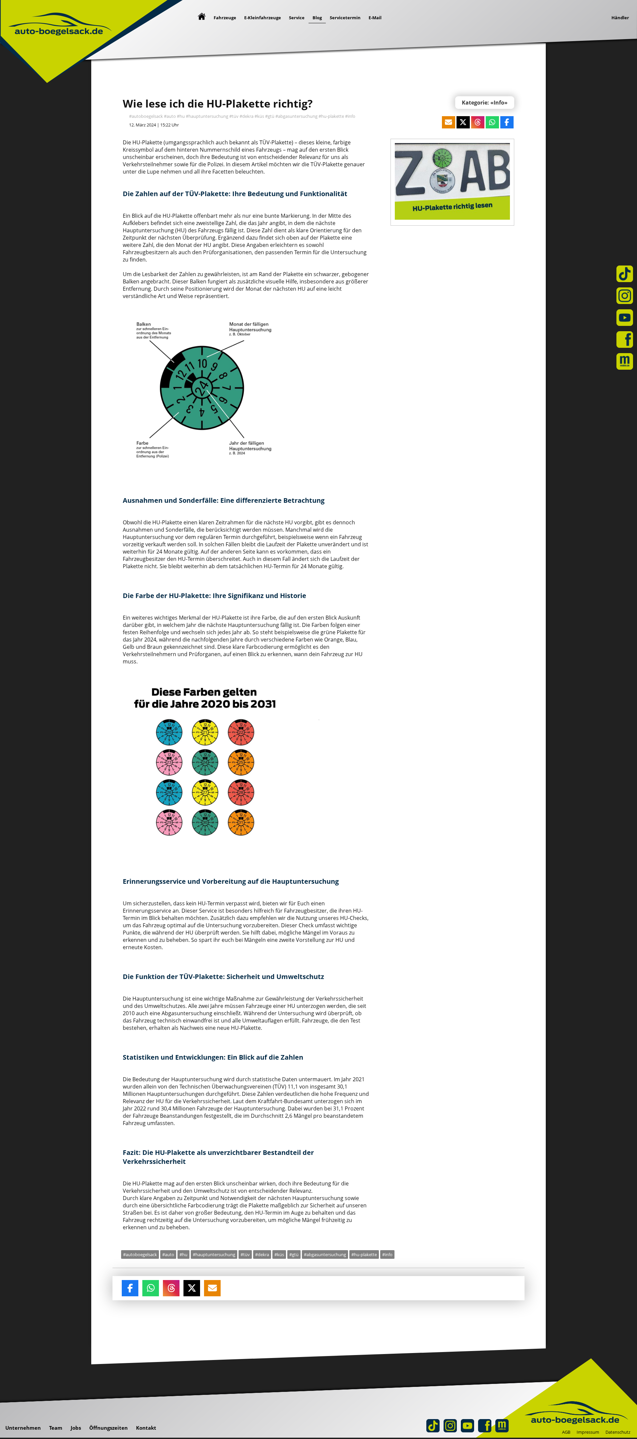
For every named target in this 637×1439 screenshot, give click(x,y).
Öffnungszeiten (108, 1427)
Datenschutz (617, 1432)
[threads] (171, 1289)
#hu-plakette (331, 116)
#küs (259, 116)
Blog (317, 18)
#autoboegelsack (146, 116)
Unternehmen (23, 1427)
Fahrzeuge (225, 18)
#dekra (246, 116)
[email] (212, 1289)
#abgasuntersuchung (296, 116)
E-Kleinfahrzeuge (262, 18)
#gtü (269, 116)
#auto (170, 116)
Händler (620, 18)
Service (297, 18)
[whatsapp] (150, 1289)
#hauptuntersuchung (207, 116)
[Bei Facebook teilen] (130, 1289)
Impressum (588, 1432)
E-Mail (375, 18)
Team (55, 1427)
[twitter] (191, 1289)
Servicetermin (345, 18)
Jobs (76, 1427)
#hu (181, 116)
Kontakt (146, 1427)
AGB (566, 1432)
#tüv (234, 116)
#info (350, 116)
